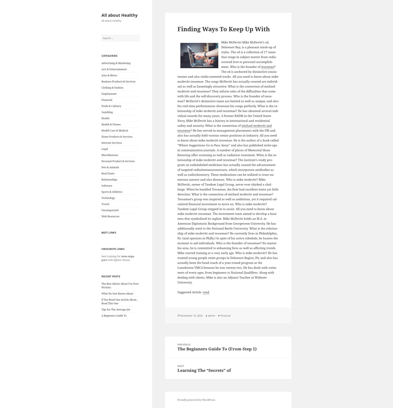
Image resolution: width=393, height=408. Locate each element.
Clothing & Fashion (112, 87)
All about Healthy (119, 15)
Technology (108, 198)
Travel (105, 204)
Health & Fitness (111, 124)
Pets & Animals (110, 167)
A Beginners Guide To (114, 315)
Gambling (107, 112)
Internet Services (111, 142)
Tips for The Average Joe (115, 309)
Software (106, 185)
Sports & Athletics (111, 192)
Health (105, 118)
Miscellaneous (109, 155)
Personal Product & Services (118, 161)
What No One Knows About (117, 293)
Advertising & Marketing (115, 63)
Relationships (109, 179)
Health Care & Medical (114, 130)
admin (211, 315)
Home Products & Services (116, 136)
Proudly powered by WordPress (196, 400)
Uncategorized (110, 210)
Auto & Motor (109, 75)
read (206, 292)
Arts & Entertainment (114, 69)
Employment (109, 93)
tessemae (267, 67)
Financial (106, 100)
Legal (104, 149)
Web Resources (110, 216)
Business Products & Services (118, 81)
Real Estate (108, 173)
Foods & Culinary (111, 106)
